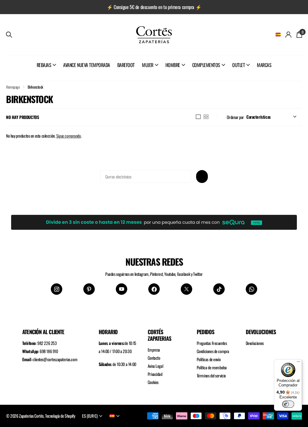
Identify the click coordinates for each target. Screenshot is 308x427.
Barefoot (126, 65)
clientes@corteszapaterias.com (54, 359)
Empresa (154, 349)
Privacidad (155, 374)
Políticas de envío (208, 359)
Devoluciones (255, 343)
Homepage (13, 87)
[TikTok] (219, 289)
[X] (186, 289)
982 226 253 (47, 343)
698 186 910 (49, 351)
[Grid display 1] (198, 117)
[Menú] (298, 363)
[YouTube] (121, 289)
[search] (9, 34)
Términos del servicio (211, 375)
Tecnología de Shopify (60, 416)
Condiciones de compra (213, 351)
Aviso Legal (155, 366)
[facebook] (154, 289)
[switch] (288, 404)
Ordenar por (235, 117)
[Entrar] (288, 34)
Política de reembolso (212, 367)
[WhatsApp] (251, 289)
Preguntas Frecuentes (212, 343)
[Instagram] (56, 289)
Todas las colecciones (46, 71)
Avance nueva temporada (86, 65)
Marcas (264, 65)
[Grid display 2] (206, 117)
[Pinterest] (89, 289)
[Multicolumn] (154, 221)
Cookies (153, 382)
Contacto (154, 358)
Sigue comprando (68, 136)
